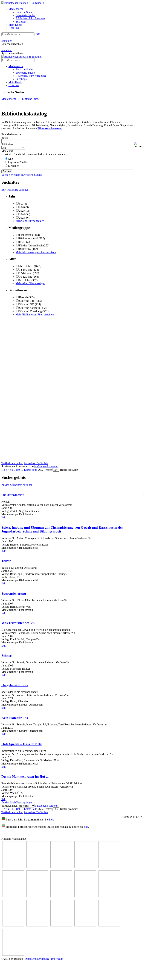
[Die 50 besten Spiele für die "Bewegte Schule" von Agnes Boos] (37, 925)
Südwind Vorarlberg (30, 311)
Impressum (57, 958)
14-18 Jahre (25, 269)
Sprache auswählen (12, 43)
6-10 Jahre (25, 280)
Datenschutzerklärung (37, 958)
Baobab (23, 297)
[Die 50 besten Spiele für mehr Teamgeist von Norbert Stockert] (109, 896)
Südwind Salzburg (29, 307)
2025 (22, 210)
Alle (10, 158)
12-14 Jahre (25, 273)
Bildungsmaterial (28, 238)
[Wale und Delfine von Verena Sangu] (85, 867)
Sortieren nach (9, 466)
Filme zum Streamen (49, 128)
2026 (22, 207)
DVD (22, 241)
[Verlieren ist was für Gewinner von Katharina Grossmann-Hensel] (13, 896)
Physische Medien (18, 162)
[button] (139, 145)
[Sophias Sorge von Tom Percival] (109, 867)
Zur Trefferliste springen (14, 189)
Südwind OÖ (26, 304)
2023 (22, 217)
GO (38, 34)
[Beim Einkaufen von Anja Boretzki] (109, 925)
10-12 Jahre (25, 276)
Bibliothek (7, 144)
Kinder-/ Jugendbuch (31, 245)
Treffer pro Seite (69, 469)
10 (22, 469)
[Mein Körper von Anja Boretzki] (85, 925)
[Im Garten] (85, 896)
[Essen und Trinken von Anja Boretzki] (61, 925)
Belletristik (25, 248)
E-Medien (13, 165)
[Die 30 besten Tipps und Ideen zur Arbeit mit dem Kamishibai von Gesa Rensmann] (13, 867)
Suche (4, 137)
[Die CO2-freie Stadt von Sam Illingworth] (61, 867)
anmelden (6, 40)
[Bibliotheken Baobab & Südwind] (21, 2)
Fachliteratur (26, 234)
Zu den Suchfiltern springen (17, 484)
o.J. (21, 203)
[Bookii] (37, 896)
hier (51, 819)
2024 (22, 214)
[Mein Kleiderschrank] (13, 954)
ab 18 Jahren (26, 266)
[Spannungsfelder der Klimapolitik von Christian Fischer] (37, 867)
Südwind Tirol (27, 300)
